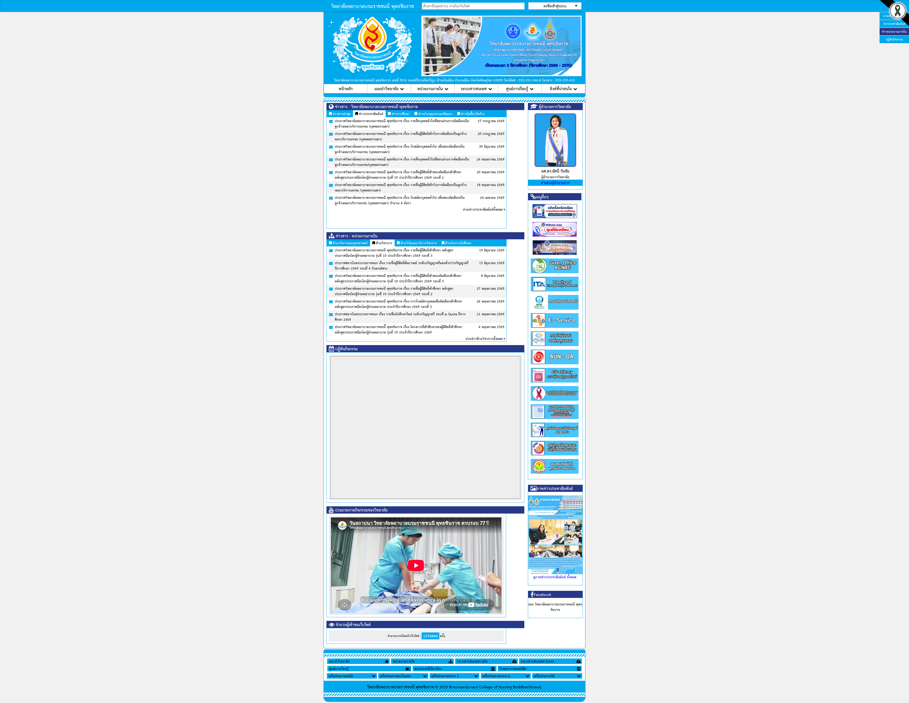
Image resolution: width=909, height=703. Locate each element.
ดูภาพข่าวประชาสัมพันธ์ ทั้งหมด (554, 576)
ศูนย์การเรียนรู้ (517, 88)
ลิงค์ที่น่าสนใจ (561, 88)
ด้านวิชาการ (383, 242)
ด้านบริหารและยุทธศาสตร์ (350, 242)
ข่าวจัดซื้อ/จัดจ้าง (472, 113)
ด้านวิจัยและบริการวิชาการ (418, 242)
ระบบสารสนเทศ (474, 88)
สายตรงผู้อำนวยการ (555, 183)
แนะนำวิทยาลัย (386, 88)
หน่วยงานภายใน (430, 88)
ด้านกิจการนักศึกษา (458, 242)
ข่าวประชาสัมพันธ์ (370, 113)
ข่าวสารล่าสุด (341, 113)
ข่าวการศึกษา (400, 113)
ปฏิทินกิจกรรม (894, 39)
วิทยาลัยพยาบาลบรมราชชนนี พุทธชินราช (372, 6)
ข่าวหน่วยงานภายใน (894, 31)
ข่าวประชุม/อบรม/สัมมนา (435, 113)
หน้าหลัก (346, 88)
